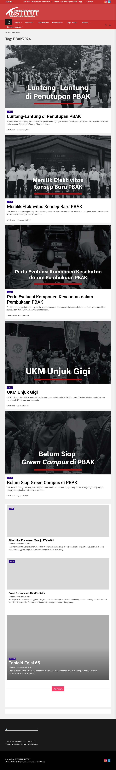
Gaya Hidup (71, 22)
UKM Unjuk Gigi (22, 392)
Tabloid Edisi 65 (24, 663)
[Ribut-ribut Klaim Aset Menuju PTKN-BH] (58, 521)
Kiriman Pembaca (14, 27)
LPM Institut (11, 130)
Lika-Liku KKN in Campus (84, 2)
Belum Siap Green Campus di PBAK (42, 482)
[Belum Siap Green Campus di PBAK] (58, 442)
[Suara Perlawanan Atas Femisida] (58, 574)
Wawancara (57, 22)
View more (58, 689)
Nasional (29, 22)
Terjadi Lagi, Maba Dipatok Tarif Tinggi (56, 2)
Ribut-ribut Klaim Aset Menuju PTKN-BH (31, 540)
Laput (10, 111)
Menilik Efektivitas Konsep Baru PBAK (44, 206)
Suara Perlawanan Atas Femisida (27, 593)
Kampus (16, 22)
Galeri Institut (43, 22)
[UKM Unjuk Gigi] (58, 352)
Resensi (85, 22)
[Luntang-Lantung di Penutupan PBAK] (58, 76)
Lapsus (12, 561)
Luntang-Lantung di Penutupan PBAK (44, 116)
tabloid (12, 658)
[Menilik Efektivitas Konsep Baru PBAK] (58, 166)
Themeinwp (33, 744)
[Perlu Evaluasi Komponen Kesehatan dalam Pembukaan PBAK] (58, 257)
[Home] (8, 22)
